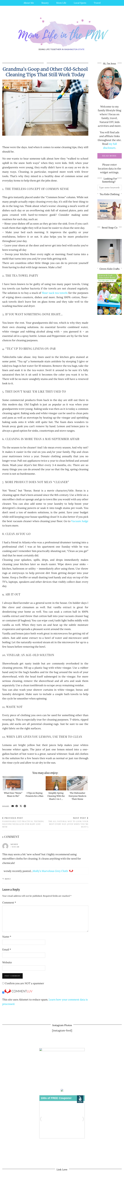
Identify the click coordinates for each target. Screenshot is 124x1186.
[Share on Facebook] (17, 806)
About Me (29, 2)
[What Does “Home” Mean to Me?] (13, 783)
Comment (9, 902)
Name (6, 936)
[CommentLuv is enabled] (18, 992)
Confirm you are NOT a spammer (24, 983)
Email (6, 949)
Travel (97, 2)
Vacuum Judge (79, 521)
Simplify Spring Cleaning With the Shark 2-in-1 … (56, 796)
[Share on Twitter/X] (21, 806)
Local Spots (80, 2)
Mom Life (61, 2)
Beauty (45, 2)
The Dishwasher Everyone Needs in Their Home (77, 796)
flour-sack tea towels (55, 293)
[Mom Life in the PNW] (62, 33)
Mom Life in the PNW (22, 1183)
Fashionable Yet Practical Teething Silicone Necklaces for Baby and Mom (23, 822)
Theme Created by (108, 1183)
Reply (8, 879)
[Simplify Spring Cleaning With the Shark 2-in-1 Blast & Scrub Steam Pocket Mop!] (56, 783)
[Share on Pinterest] (25, 806)
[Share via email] (13, 806)
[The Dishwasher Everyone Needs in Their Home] (77, 783)
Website (7, 962)
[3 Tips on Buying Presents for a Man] (34, 783)
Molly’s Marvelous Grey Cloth (50, 871)
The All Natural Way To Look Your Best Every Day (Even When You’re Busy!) (68, 822)
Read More (109, 156)
